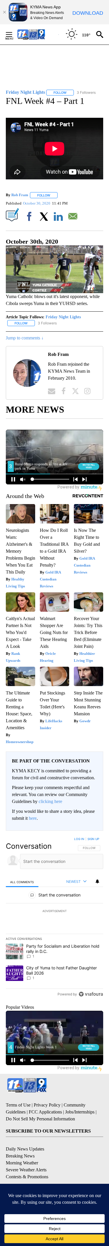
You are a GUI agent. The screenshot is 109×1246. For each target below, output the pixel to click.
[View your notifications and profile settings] (97, 881)
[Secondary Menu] (13, 34)
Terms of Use (18, 1104)
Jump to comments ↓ (25, 337)
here (33, 818)
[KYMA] (37, 34)
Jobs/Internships (79, 1111)
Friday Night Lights (63, 317)
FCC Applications (45, 1111)
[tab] (22, 882)
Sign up (93, 839)
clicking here (50, 801)
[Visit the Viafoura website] (90, 994)
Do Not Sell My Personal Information (40, 1118)
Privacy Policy (47, 1104)
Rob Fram (19, 195)
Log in (79, 839)
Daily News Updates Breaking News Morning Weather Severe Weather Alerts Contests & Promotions (27, 1162)
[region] (54, 917)
